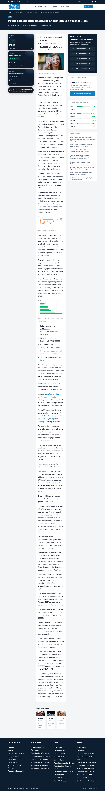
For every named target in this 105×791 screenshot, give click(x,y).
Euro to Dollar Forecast (40, 759)
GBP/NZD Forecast (83, 64)
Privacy (85, 788)
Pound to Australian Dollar (64, 763)
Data (46, 7)
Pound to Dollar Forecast (40, 756)
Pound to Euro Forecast (40, 753)
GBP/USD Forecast (83, 54)
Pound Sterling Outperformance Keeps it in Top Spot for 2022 (43, 12)
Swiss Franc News (84, 778)
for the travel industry (46, 204)
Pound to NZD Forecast (40, 765)
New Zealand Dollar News (86, 768)
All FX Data (58, 748)
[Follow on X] (89, 1)
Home (9, 12)
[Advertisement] (82, 197)
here (55, 354)
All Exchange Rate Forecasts (38, 749)
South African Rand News (86, 781)
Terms (90, 788)
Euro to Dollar (59, 760)
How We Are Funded (16, 754)
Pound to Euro (59, 751)
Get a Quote (88, 7)
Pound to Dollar (60, 757)
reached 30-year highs (47, 419)
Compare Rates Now (82, 93)
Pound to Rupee (60, 781)
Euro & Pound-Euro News (86, 754)
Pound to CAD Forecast (40, 768)
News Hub (38, 7)
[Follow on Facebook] (92, 1)
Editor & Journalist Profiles (15, 766)
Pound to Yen (59, 775)
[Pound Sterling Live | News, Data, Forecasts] (14, 6)
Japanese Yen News (84, 775)
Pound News (81, 751)
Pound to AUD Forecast (40, 762)
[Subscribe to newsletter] (95, 1)
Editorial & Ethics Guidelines (14, 758)
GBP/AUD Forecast (83, 59)
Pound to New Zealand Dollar (62, 767)
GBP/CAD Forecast (83, 69)
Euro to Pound (59, 754)
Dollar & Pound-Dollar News (85, 758)
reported (41, 250)
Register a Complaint (16, 771)
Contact (11, 748)
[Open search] (95, 7)
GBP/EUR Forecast (83, 49)
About (10, 751)
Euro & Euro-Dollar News (86, 762)
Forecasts (54, 7)
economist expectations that (49, 163)
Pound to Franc (60, 778)
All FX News (81, 748)
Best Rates (65, 7)
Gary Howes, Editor (15, 762)
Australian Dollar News (85, 765)
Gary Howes (21, 25)
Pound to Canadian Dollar (63, 772)
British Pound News (18, 12)
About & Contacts (80, 2)
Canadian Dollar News (85, 772)
